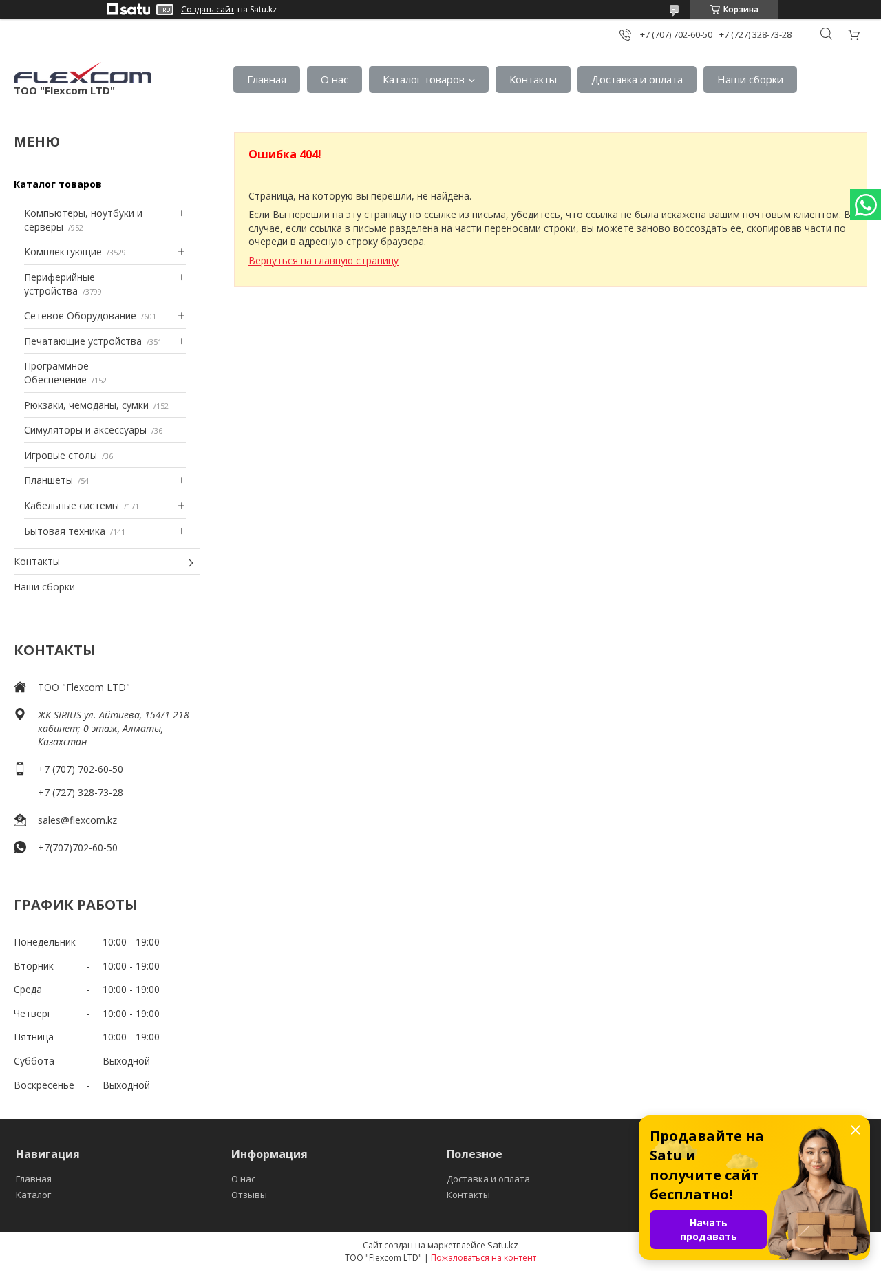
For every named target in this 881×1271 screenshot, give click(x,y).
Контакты (533, 79)
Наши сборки (750, 79)
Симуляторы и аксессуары (85, 429)
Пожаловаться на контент (483, 1257)
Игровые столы (60, 455)
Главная (266, 79)
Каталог (33, 1194)
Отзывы (249, 1194)
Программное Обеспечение (56, 372)
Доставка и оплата (637, 79)
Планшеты (48, 480)
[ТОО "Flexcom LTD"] (82, 72)
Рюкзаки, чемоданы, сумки (86, 405)
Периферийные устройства (59, 283)
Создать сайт (207, 9)
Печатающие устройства (83, 341)
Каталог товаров (424, 79)
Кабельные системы (71, 505)
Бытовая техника (64, 530)
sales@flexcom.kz (77, 819)
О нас (334, 79)
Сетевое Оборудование (80, 315)
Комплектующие (63, 251)
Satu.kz (502, 1245)
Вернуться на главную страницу (323, 260)
